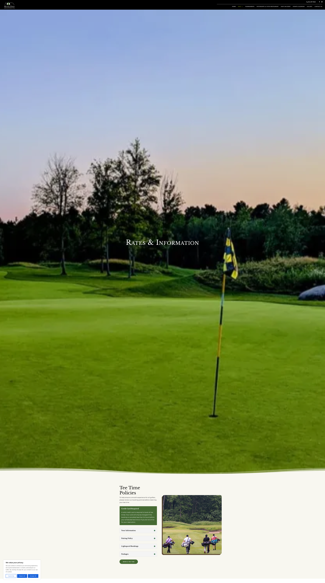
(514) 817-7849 (312, 2)
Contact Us (318, 6)
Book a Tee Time (128, 561)
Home (234, 6)
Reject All (22, 576)
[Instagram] (321, 1)
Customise (11, 576)
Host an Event (286, 6)
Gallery (309, 6)
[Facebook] (319, 1)
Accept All (33, 576)
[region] (22, 570)
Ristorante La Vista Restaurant (268, 6)
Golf (239, 6)
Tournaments (249, 6)
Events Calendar (299, 6)
